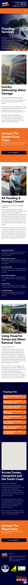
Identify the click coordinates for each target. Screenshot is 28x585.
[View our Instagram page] (23, 580)
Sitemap (11, 553)
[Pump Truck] (14, 180)
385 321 (21, 4)
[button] (25, 582)
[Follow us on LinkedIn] (17, 580)
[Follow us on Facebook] (20, 580)
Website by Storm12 (13, 561)
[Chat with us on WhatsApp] (25, 580)
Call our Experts (13, 152)
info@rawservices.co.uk (20, 6)
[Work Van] (14, 69)
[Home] (5, 4)
